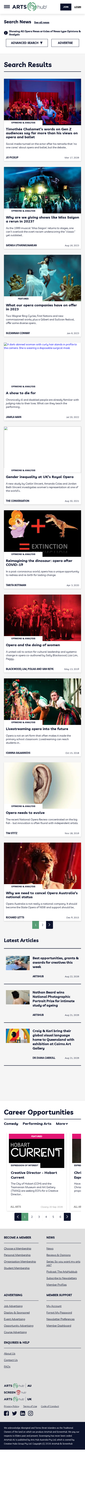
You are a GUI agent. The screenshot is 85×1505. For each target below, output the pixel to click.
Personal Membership (17, 1255)
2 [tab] (32, 1217)
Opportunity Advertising (18, 1325)
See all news (41, 22)
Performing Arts (37, 1123)
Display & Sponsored (17, 1312)
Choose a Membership (17, 1248)
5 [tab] (53, 1217)
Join (65, 7)
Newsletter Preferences (60, 1319)
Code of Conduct (50, 1406)
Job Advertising (13, 1306)
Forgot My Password (59, 1312)
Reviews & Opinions (58, 1255)
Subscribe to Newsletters (61, 1278)
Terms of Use (30, 1406)
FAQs (7, 1366)
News (49, 1248)
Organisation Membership (20, 1261)
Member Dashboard (58, 1325)
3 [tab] (39, 1217)
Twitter (14, 1413)
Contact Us (11, 1360)
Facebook (6, 1413)
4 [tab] (46, 1217)
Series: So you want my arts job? (63, 1263)
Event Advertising (14, 1319)
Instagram (30, 1413)
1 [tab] (25, 1217)
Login (77, 7)
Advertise (65, 43)
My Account (53, 1306)
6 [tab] (60, 1217)
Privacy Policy (11, 1406)
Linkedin (22, 1413)
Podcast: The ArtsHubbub (61, 1271)
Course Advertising (15, 1332)
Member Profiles (56, 1284)
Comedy (11, 1123)
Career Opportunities (38, 1112)
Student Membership (17, 1268)
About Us (9, 1353)
